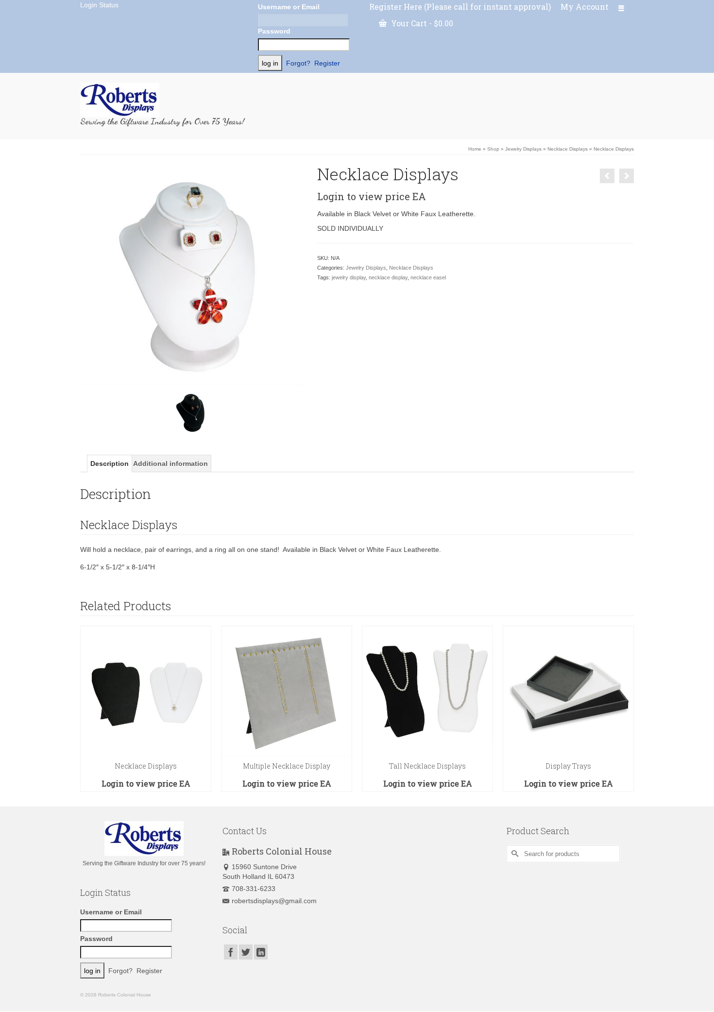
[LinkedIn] (261, 952)
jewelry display (349, 277)
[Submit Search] (514, 853)
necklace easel (428, 277)
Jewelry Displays (366, 268)
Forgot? (298, 63)
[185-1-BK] (191, 412)
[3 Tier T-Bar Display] (626, 176)
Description (109, 463)
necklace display (388, 277)
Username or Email (289, 7)
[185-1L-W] (191, 274)
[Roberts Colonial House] (167, 100)
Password (274, 31)
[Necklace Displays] (607, 176)
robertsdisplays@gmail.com (274, 901)
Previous (88, 708)
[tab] (109, 463)
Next (625, 708)
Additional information (170, 463)
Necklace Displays (411, 268)
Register (327, 63)
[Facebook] (231, 952)
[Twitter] (246, 952)
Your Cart (421, 23)
